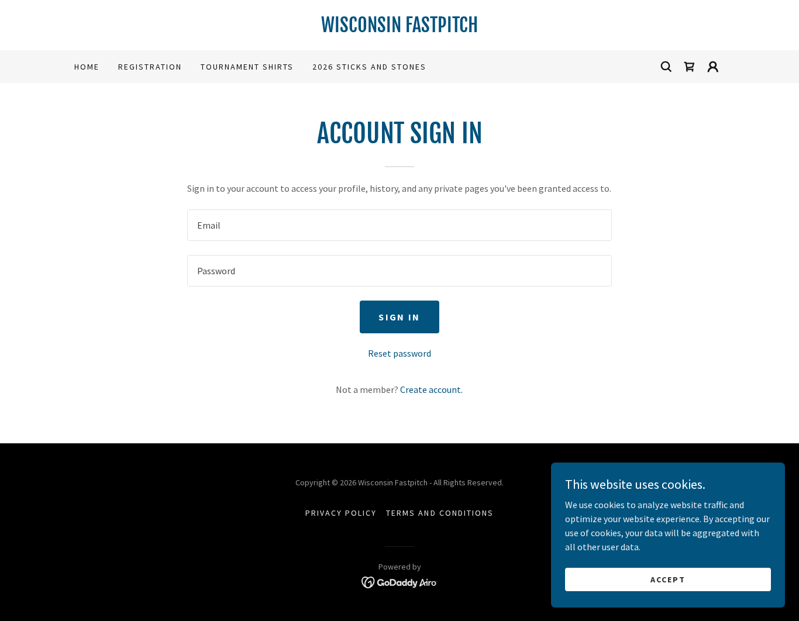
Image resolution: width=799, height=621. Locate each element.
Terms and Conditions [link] (439, 513)
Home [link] (86, 66)
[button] (689, 66)
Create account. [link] (431, 389)
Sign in (399, 317)
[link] (399, 28)
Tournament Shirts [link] (247, 66)
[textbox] (399, 225)
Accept (668, 579)
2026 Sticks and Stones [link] (369, 66)
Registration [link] (150, 66)
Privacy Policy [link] (341, 513)
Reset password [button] (399, 353)
